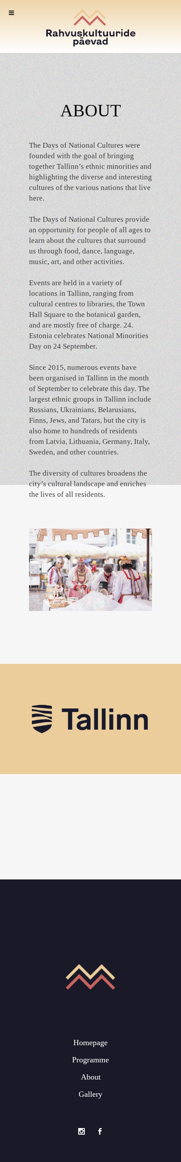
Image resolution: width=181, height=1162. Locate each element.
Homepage (90, 1042)
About (91, 1077)
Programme (90, 1059)
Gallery (90, 1094)
